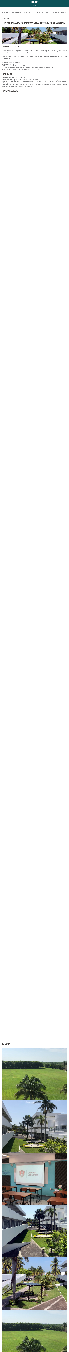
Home (3, 12)
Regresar (6, 18)
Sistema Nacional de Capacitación (16, 12)
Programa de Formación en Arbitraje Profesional (43, 12)
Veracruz (63, 12)
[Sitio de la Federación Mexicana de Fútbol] (34, 6)
